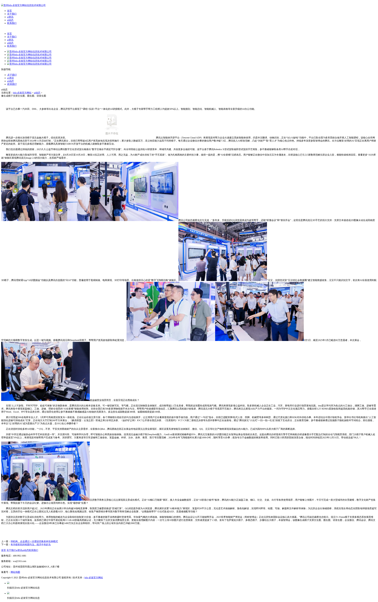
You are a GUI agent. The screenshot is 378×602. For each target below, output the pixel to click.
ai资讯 (10, 17)
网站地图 (15, 572)
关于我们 (12, 14)
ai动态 (10, 20)
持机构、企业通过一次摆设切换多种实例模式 (34, 541)
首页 (9, 10)
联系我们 (12, 23)
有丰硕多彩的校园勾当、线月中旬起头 (31, 544)
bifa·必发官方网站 (22, 92)
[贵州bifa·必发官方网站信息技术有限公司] (23, 5)
